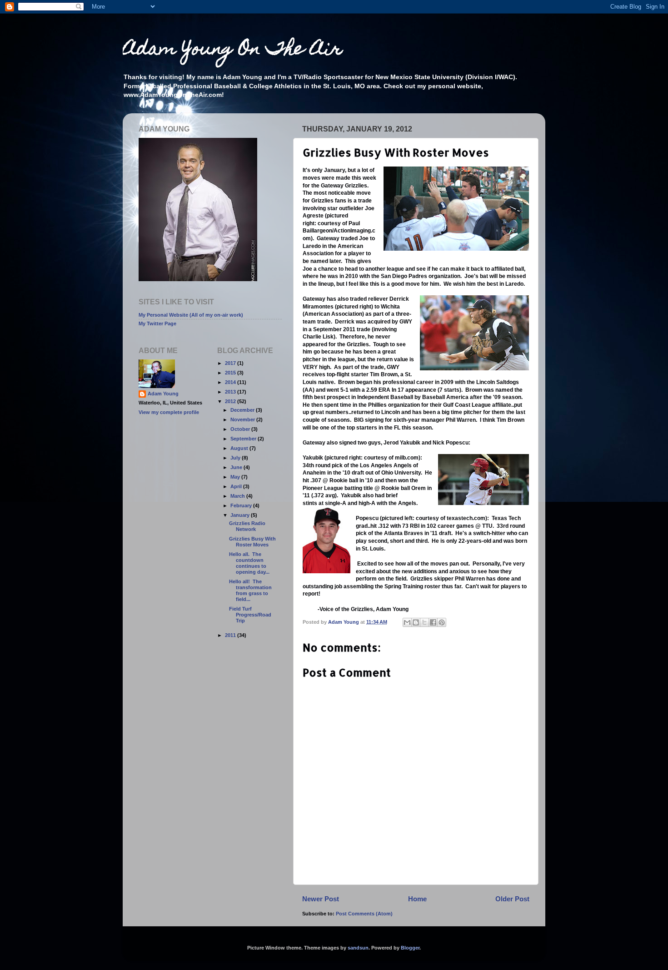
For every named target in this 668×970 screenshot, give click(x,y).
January (240, 515)
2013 (231, 391)
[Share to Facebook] (433, 622)
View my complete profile (169, 412)
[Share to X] (424, 622)
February (241, 505)
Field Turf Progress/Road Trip (250, 614)
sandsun (358, 947)
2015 (231, 372)
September (244, 438)
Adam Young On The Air (232, 50)
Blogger (410, 947)
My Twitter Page (157, 323)
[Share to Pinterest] (441, 622)
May (235, 477)
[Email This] (407, 622)
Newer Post (320, 899)
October (240, 429)
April (236, 486)
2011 (231, 635)
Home (417, 899)
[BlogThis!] (415, 622)
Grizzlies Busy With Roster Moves (252, 541)
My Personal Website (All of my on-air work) (191, 315)
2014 (231, 382)
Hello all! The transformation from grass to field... (250, 590)
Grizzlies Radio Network (247, 526)
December (243, 410)
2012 (231, 401)
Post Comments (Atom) (364, 913)
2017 (231, 363)
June (237, 467)
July (236, 457)
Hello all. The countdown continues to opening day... (249, 563)
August (239, 448)
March (238, 496)
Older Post (512, 899)
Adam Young (163, 393)
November (243, 419)
